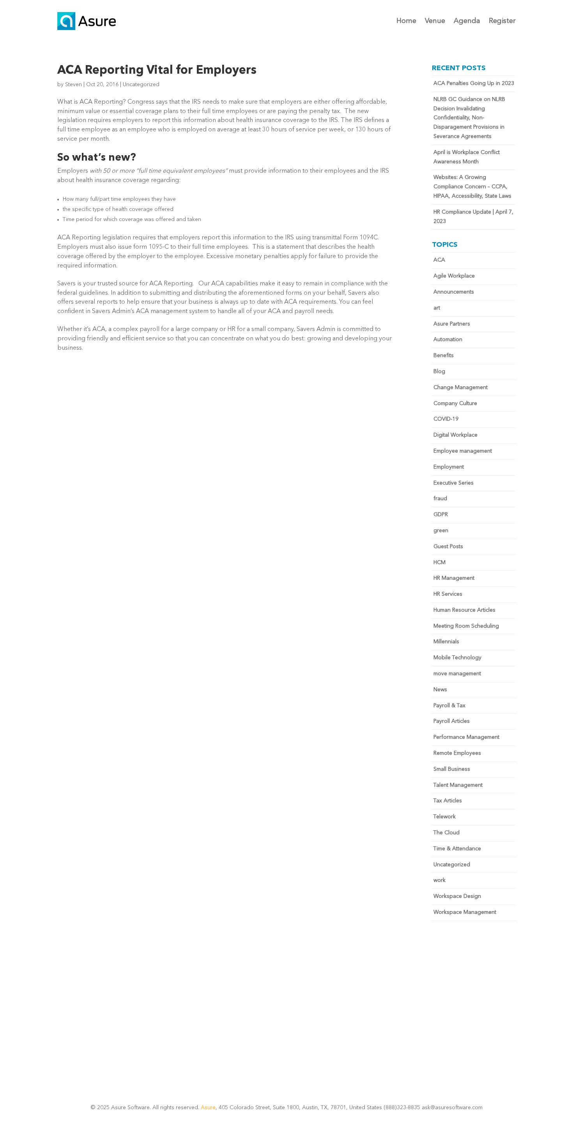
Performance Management (466, 737)
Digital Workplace (455, 435)
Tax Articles (447, 801)
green (440, 530)
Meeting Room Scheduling (466, 626)
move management (457, 673)
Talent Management (458, 785)
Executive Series (453, 483)
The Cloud (446, 832)
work (439, 880)
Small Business (451, 769)
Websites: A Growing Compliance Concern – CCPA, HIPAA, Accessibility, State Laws (472, 187)
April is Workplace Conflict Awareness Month (466, 157)
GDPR (440, 514)
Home (406, 21)
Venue (435, 21)
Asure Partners (451, 324)
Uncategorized (141, 84)
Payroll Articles (451, 721)
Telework (444, 817)
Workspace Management (464, 912)
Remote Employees (457, 753)
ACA (439, 260)
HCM (439, 562)
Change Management (460, 387)
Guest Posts (448, 546)
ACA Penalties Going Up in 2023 (473, 83)
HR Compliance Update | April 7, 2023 (473, 216)
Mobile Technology (457, 657)
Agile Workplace (454, 276)
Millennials (446, 641)
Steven (73, 84)
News (440, 689)
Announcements (453, 292)
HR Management (453, 578)
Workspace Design (457, 896)
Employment (448, 467)
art (436, 308)
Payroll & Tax (449, 705)
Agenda (467, 21)
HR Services (447, 594)
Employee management (462, 451)
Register (502, 21)
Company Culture (455, 403)
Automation (447, 339)
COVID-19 (445, 419)
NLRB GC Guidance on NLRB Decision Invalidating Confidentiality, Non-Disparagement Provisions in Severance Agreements (469, 118)
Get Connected (286, 1023)
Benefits (443, 355)
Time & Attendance (457, 848)
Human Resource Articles (464, 610)
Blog (439, 371)
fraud (440, 498)
